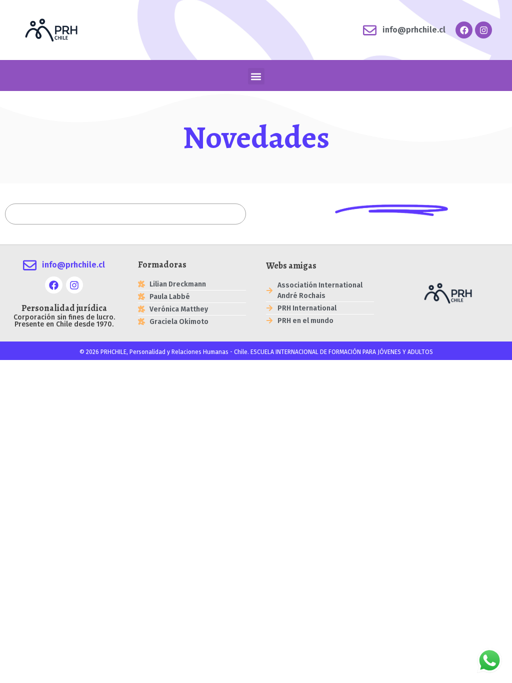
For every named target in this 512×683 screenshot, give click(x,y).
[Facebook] (464, 30)
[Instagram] (483, 30)
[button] (256, 76)
